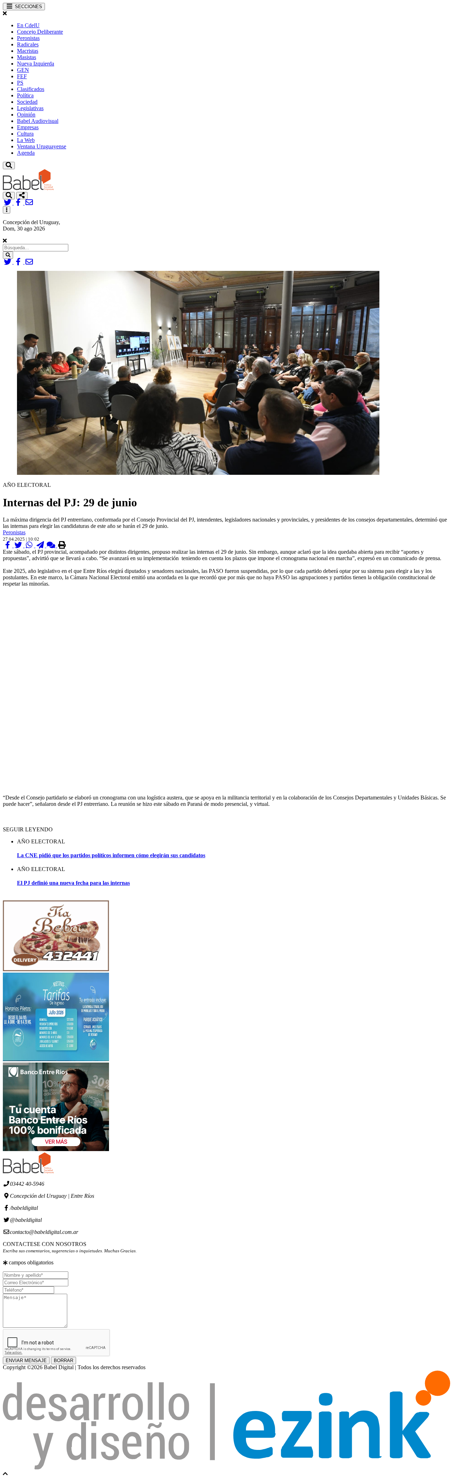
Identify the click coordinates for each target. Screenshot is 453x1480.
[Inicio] (28, 189)
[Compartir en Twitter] (19, 545)
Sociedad (27, 102)
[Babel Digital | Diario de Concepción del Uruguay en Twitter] (8, 203)
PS (20, 83)
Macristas (27, 51)
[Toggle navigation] (9, 165)
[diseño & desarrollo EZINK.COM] (226, 1467)
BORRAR (63, 1360)
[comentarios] (51, 545)
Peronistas (28, 38)
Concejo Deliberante (40, 32)
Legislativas (30, 108)
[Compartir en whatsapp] (29, 545)
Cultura (25, 134)
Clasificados (30, 89)
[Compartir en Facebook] (8, 545)
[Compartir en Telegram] (40, 545)
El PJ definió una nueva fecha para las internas (73, 883)
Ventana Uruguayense (41, 146)
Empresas (28, 127)
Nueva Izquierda (35, 64)
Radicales (28, 44)
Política (25, 95)
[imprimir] (62, 545)
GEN (23, 70)
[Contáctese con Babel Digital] (29, 203)
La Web (26, 140)
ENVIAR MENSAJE (26, 1360)
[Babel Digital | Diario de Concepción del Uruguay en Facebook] (19, 203)
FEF (22, 76)
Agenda (26, 153)
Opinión (26, 115)
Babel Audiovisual (37, 121)
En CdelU (28, 25)
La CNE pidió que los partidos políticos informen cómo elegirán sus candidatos (111, 855)
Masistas (26, 57)
